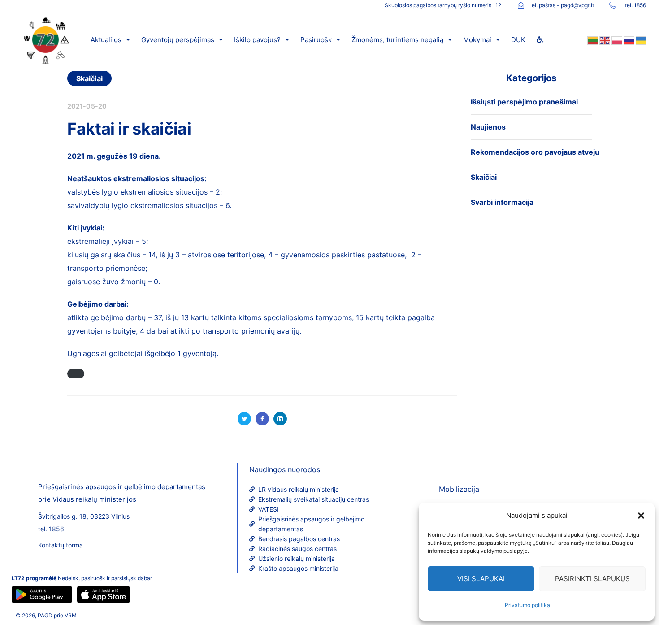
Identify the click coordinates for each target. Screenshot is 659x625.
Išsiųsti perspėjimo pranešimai (524, 101)
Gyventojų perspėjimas (177, 39)
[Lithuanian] (592, 39)
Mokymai (477, 39)
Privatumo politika (527, 605)
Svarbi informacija (502, 202)
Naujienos (488, 126)
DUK (518, 39)
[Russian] (628, 39)
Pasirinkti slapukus (592, 578)
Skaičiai (89, 78)
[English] (604, 39)
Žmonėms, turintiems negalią (397, 39)
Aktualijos (106, 39)
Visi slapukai (481, 578)
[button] (641, 515)
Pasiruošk (316, 39)
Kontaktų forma (60, 545)
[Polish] (616, 39)
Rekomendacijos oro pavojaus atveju (535, 152)
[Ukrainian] (640, 39)
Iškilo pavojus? (257, 39)
